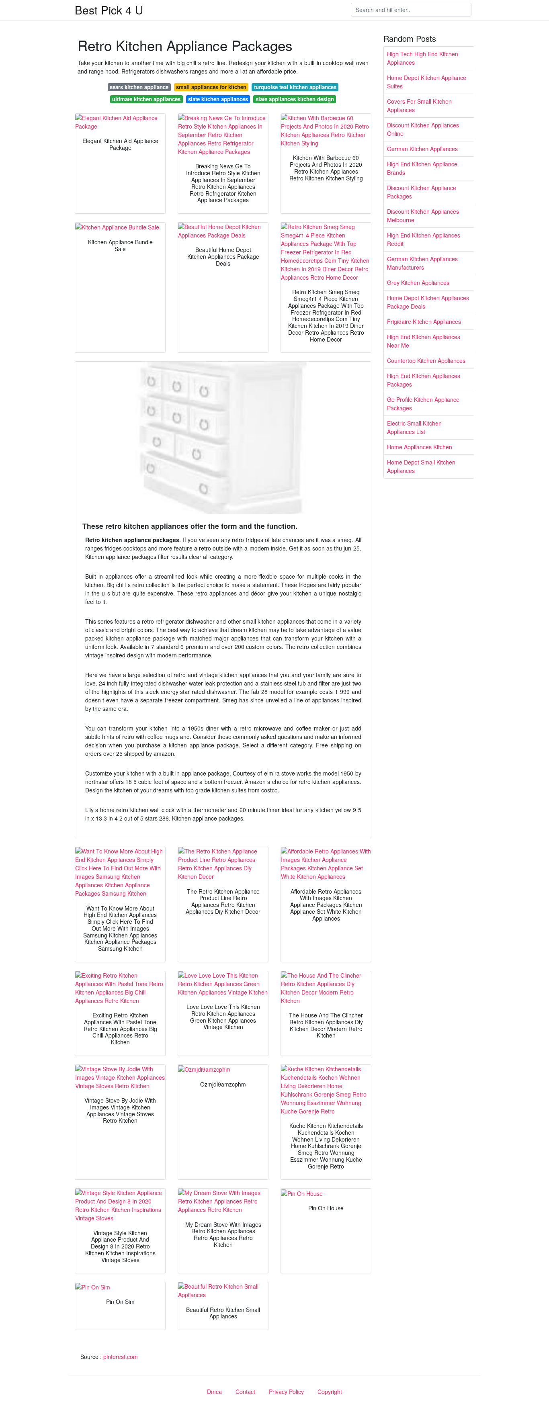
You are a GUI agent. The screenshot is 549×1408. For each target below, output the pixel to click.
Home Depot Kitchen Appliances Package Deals (428, 302)
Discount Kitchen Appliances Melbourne (423, 215)
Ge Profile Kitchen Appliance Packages (423, 403)
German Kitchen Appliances (422, 149)
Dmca (214, 1392)
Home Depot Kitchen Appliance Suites (426, 82)
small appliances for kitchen (211, 87)
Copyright (330, 1392)
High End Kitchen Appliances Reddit (423, 239)
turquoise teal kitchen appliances (295, 87)
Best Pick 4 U (109, 9)
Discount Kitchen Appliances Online (423, 129)
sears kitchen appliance (139, 87)
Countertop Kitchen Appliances (426, 360)
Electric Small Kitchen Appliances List (414, 427)
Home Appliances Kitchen (419, 447)
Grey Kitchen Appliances (418, 282)
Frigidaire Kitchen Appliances (424, 321)
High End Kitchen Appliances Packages (423, 380)
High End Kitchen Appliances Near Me (423, 341)
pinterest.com (120, 1357)
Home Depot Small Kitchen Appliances (421, 466)
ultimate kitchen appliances (146, 99)
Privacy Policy (286, 1392)
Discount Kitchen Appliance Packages (421, 192)
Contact (245, 1392)
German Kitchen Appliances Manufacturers (422, 263)
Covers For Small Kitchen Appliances (419, 105)
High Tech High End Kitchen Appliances (422, 58)
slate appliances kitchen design (295, 99)
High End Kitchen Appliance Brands (422, 168)
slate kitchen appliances (218, 99)
